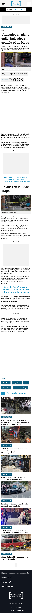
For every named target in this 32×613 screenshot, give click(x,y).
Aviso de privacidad (16, 607)
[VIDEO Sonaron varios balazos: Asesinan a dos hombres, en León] (16, 516)
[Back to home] (16, 3)
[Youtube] (18, 10)
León (26, 383)
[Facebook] (15, 10)
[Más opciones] (22, 80)
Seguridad (17, 383)
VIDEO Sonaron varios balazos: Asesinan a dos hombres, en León (14, 531)
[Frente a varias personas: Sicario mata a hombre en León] (16, 489)
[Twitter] (24, 10)
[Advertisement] (16, 20)
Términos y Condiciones (16, 610)
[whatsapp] (10, 81)
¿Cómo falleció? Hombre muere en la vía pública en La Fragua (15, 558)
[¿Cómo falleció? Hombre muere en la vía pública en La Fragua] (16, 542)
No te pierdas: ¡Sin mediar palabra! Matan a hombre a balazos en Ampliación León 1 (16, 290)
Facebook (5, 577)
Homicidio (6, 388)
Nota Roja (7, 27)
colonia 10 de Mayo (20, 388)
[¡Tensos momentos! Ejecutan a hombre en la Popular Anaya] (16, 463)
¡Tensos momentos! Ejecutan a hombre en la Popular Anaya (13, 478)
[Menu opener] (3, 4)
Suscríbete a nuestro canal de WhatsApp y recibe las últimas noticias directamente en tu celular (16, 179)
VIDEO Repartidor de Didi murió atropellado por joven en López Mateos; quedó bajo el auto (14, 451)
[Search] (29, 4)
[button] (28, 204)
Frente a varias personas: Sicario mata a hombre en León (14, 505)
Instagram (5, 587)
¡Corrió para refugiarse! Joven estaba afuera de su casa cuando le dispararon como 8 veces (15, 422)
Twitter (4, 582)
